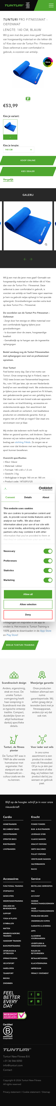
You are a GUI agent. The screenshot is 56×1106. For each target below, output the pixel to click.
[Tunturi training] (28, 99)
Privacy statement (12, 1092)
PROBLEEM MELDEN (39, 916)
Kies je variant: (11, 116)
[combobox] (18, 150)
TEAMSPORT (8, 973)
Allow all (28, 594)
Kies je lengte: (11, 145)
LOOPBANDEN (9, 849)
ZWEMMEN (8, 983)
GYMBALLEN (8, 924)
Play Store (12, 635)
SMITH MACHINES (38, 849)
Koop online (28, 161)
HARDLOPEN (8, 968)
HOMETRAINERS (10, 824)
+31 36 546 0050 (12, 1061)
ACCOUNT (35, 896)
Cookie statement (31, 1092)
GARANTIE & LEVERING (41, 926)
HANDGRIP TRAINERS (12, 941)
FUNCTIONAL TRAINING (13, 886)
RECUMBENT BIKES (11, 829)
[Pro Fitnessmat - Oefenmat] (28, 225)
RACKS (34, 869)
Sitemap (46, 1092)
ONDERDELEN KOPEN (40, 921)
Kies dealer (28, 171)
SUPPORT (7, 914)
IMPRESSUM (36, 968)
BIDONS (6, 978)
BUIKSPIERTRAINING (11, 946)
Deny (28, 614)
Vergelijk (8, 180)
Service (35, 879)
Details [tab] (28, 497)
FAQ (33, 891)
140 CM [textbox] (9, 150)
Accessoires (10, 879)
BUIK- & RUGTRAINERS (40, 829)
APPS (33, 931)
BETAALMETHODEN (39, 958)
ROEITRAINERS (9, 844)
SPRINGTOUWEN (10, 958)
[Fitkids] (48, 62)
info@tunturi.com (13, 1065)
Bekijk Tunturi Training (20, 645)
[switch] (48, 560)
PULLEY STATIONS (38, 854)
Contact (7, 1070)
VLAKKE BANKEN (38, 839)
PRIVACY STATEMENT (40, 973)
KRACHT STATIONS (39, 844)
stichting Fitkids (22, 442)
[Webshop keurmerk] (28, 1016)
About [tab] (45, 497)
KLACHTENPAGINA (39, 963)
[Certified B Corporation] (28, 1031)
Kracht (35, 817)
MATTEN (6, 929)
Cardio (7, 817)
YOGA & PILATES (10, 919)
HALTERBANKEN (38, 864)
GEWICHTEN (8, 896)
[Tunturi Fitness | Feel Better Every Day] (16, 6)
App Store (45, 631)
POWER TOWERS (38, 824)
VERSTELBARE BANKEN (41, 859)
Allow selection (28, 604)
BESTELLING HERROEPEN (41, 886)
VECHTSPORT (8, 963)
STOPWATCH (8, 891)
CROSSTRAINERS (10, 834)
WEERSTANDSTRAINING (13, 901)
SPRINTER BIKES (9, 839)
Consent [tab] (10, 497)
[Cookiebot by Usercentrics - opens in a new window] (39, 489)
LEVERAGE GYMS (38, 834)
